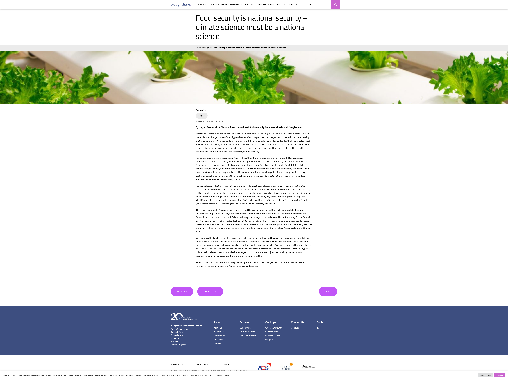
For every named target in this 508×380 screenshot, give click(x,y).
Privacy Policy (177, 364)
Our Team (218, 340)
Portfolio (250, 5)
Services (213, 5)
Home (198, 48)
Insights (281, 5)
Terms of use (203, 364)
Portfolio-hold (271, 332)
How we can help (247, 332)
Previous (182, 291)
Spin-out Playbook (247, 336)
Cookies (226, 364)
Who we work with (230, 5)
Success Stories (266, 5)
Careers (217, 344)
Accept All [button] (499, 375)
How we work (220, 336)
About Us (218, 328)
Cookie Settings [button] (485, 375)
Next (328, 291)
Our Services (245, 328)
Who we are (219, 332)
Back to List (210, 291)
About (201, 5)
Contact (293, 5)
